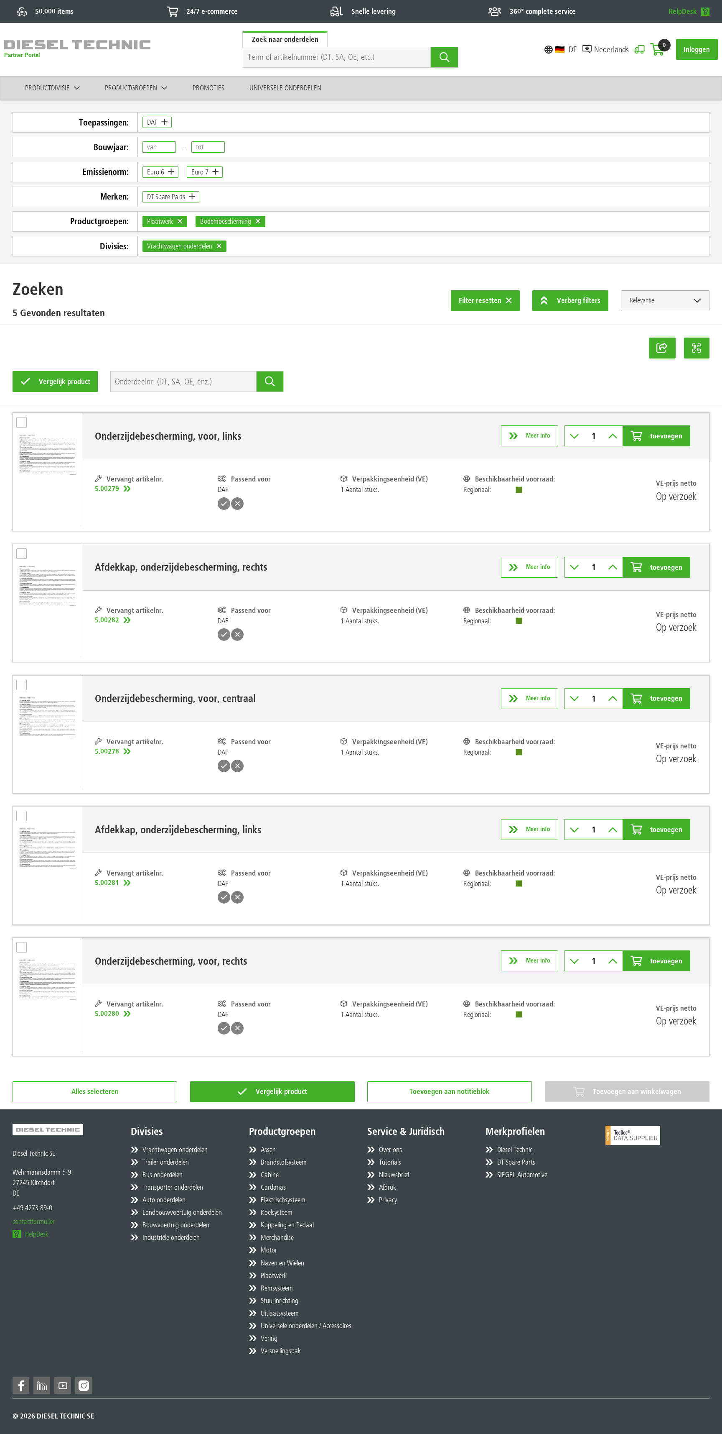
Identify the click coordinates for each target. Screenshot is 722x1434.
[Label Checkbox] (25, 425)
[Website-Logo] (77, 49)
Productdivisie (47, 88)
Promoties (208, 88)
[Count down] (575, 436)
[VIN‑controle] (639, 49)
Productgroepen (131, 88)
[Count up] (613, 436)
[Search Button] (444, 57)
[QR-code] (696, 348)
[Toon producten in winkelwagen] (657, 49)
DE (573, 49)
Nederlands (611, 49)
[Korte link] (662, 348)
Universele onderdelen (285, 88)
